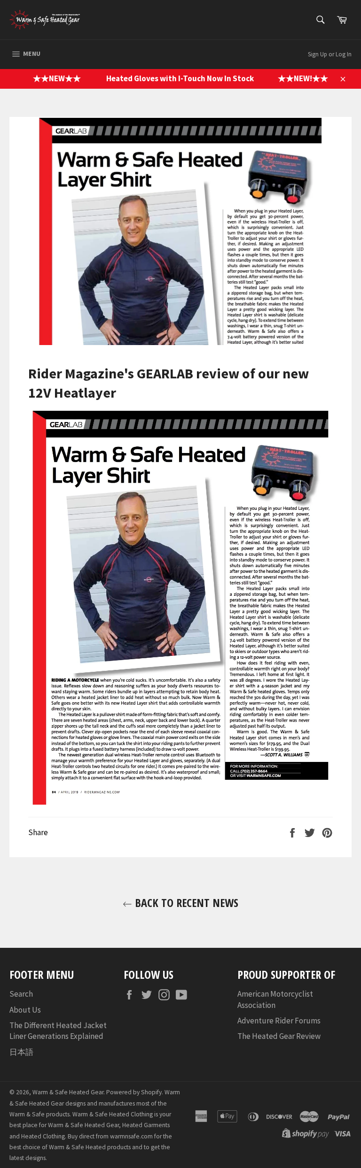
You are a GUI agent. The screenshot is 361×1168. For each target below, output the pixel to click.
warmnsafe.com (131, 1136)
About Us (25, 1010)
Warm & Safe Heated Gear (67, 1092)
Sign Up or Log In (330, 54)
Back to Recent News (185, 902)
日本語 (21, 1052)
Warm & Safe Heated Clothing (112, 1114)
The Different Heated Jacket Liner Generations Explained (58, 1030)
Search (21, 994)
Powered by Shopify (134, 1092)
